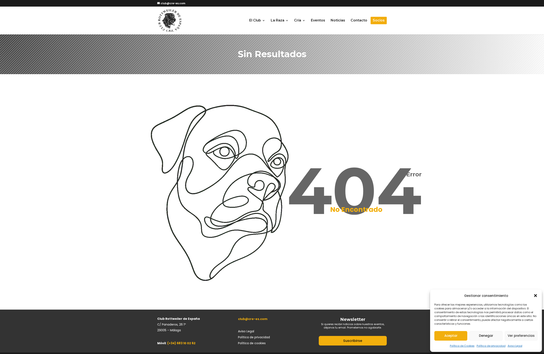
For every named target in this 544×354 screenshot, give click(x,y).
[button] (535, 295)
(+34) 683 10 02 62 (181, 343)
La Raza (277, 20)
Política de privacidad (491, 346)
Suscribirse (352, 340)
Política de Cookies (462, 346)
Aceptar (451, 335)
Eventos (318, 20)
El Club (255, 20)
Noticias (338, 20)
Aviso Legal (515, 346)
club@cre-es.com (252, 319)
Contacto (359, 20)
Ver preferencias (521, 335)
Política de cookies (252, 343)
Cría (297, 20)
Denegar (486, 335)
